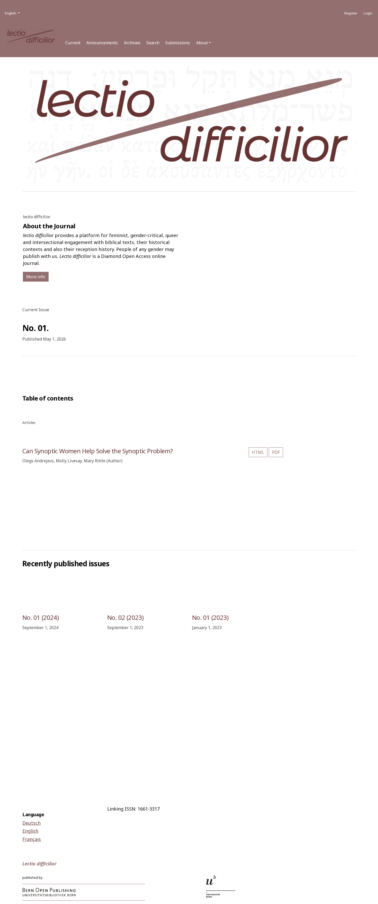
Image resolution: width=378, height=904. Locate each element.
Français (31, 839)
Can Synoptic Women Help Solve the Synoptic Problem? (97, 451)
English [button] (13, 13)
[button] (203, 43)
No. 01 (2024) (40, 617)
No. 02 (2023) (125, 617)
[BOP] (49, 892)
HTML (258, 452)
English (30, 831)
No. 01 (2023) (210, 617)
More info (35, 277)
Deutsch (31, 823)
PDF (276, 452)
